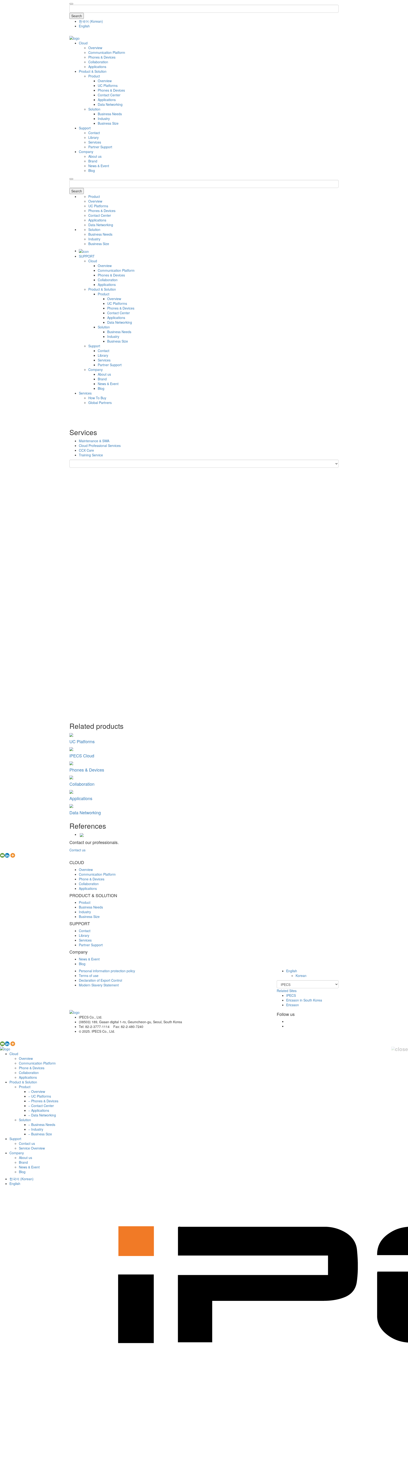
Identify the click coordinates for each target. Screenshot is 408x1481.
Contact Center (109, 95)
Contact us (77, 850)
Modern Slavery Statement (99, 985)
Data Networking (110, 104)
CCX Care (86, 450)
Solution (94, 109)
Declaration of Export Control (100, 980)
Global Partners (100, 402)
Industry (104, 118)
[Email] (2, 855)
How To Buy (97, 397)
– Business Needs (41, 1124)
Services (94, 142)
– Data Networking (42, 1115)
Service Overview (32, 1148)
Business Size (108, 123)
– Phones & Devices (43, 1101)
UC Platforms (108, 85)
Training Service (91, 455)
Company (86, 151)
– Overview (36, 1091)
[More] (12, 855)
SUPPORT (87, 256)
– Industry (35, 1129)
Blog (91, 170)
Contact (94, 132)
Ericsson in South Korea (304, 1000)
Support (85, 128)
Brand (92, 161)
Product (94, 76)
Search (76, 15)
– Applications (38, 1110)
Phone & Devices (91, 879)
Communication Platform (106, 52)
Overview (95, 47)
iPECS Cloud (81, 755)
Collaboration (98, 61)
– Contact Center (41, 1105)
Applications (97, 66)
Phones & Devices (101, 57)
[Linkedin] (7, 855)
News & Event (98, 165)
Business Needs (110, 113)
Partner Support (100, 146)
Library (93, 137)
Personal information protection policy (107, 970)
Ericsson (292, 1004)
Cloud (83, 43)
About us (95, 156)
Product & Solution (92, 71)
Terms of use (88, 975)
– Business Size (40, 1134)
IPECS (291, 995)
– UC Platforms (39, 1096)
